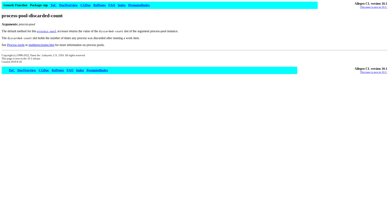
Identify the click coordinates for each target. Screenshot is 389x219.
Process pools (16, 45)
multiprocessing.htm (41, 45)
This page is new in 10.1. (373, 7)
